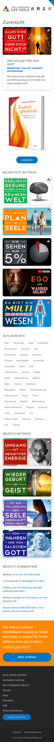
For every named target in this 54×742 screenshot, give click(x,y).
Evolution (36, 354)
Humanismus (10, 372)
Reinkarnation (38, 401)
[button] (49, 9)
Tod (31, 413)
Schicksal (43, 407)
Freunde (8, 360)
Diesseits (25, 349)
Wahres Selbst (11, 419)
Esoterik (24, 354)
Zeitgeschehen (15, 71)
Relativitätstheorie (13, 407)
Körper (37, 372)
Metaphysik (10, 390)
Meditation (31, 384)
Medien (18, 384)
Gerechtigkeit (22, 360)
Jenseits (25, 372)
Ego (36, 349)
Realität (26, 68)
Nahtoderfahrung (38, 390)
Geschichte (38, 360)
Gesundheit (9, 366)
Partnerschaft (10, 395)
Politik (35, 395)
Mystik (23, 390)
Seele (7, 413)
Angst (31, 343)
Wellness (39, 419)
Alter (6, 343)
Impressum (17, 732)
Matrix (7, 384)
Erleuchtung (10, 354)
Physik (25, 395)
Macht (7, 378)
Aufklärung (43, 343)
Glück (22, 366)
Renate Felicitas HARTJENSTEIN (19, 607)
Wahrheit (37, 68)
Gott (31, 366)
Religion (30, 407)
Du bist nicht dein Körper (27, 574)
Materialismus (22, 378)
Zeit (6, 425)
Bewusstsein (13, 68)
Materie (36, 378)
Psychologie (10, 401)
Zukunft (16, 425)
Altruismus (18, 343)
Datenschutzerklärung (32, 732)
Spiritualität (19, 413)
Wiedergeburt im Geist (33, 581)
